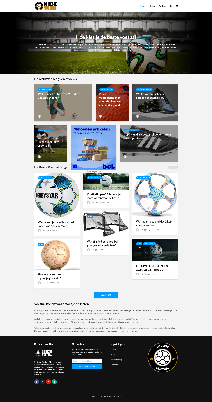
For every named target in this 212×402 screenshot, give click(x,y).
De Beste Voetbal (116, 396)
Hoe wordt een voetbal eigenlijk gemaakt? (52, 276)
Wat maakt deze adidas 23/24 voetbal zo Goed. (154, 223)
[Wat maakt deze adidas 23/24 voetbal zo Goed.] (155, 194)
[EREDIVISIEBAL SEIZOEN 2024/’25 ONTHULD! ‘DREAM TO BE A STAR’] (155, 250)
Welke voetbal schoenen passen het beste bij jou (151, 95)
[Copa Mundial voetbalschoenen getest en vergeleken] (149, 143)
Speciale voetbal (149, 244)
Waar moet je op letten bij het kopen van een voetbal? (56, 224)
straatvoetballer (54, 44)
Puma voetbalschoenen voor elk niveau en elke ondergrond (110, 99)
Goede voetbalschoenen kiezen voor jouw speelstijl (48, 140)
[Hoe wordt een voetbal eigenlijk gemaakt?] (57, 254)
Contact (114, 349)
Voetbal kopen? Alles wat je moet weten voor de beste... (104, 196)
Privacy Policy (116, 359)
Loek (43, 230)
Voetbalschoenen (45, 89)
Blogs (152, 6)
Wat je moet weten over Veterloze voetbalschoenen (59, 95)
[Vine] (54, 381)
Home (143, 6)
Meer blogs (172, 167)
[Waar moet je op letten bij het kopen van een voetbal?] (57, 195)
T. (42, 116)
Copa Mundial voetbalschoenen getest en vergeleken (147, 136)
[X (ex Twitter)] (42, 381)
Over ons (114, 364)
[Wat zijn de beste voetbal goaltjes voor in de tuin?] (106, 224)
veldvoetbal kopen (131, 130)
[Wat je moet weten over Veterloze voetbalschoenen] (63, 103)
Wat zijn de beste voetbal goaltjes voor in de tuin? (102, 243)
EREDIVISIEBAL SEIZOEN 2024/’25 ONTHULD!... (152, 267)
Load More (106, 295)
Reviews (162, 6)
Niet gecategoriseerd (144, 89)
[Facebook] (36, 381)
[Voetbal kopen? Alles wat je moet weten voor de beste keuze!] (106, 181)
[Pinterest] (48, 381)
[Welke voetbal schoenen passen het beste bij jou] (155, 103)
